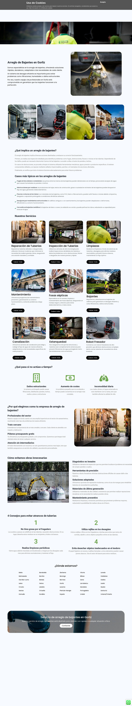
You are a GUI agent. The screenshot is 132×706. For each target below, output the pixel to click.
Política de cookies (47, 8)
